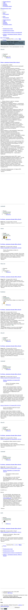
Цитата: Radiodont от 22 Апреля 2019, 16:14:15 (11, 532)
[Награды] (8, 57)
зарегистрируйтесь (5, 606)
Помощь (5, 3)
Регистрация (6, 14)
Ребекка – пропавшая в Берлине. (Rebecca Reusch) (10, 62)
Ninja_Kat (3, 263)
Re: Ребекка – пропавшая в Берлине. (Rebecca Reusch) (11, 219)
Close (2, 608)
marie (2, 512)
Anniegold (3, 206)
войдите (20, 605)
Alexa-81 (2, 49)
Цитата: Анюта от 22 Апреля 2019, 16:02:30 (10, 377)
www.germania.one (7, 498)
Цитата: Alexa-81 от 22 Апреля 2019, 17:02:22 (11, 468)
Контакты (5, 5)
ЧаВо (4, 2)
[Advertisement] (14, 188)
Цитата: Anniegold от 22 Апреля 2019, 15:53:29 (11, 247)
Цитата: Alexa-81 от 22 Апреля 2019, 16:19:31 (11, 405)
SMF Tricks (10, 592)
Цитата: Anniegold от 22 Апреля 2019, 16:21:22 (11, 439)
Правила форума (7, 1)
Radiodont (3, 291)
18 (15, 38)
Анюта (2, 228)
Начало (4, 11)
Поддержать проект (7, 6)
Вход (4, 13)
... (14, 38)
